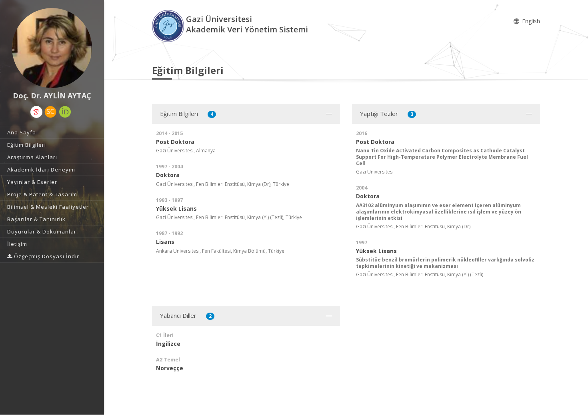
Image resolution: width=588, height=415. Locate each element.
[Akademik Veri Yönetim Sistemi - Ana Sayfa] (169, 25)
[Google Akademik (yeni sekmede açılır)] (36, 112)
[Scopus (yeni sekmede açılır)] (50, 112)
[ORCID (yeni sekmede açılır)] (65, 112)
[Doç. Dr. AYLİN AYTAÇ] (52, 48)
